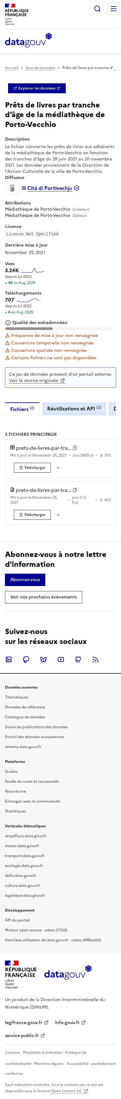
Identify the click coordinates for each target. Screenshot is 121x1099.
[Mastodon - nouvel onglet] (26, 659)
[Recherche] (97, 8)
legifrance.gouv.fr (24, 1022)
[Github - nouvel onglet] (78, 659)
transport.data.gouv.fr (25, 856)
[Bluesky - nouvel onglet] (43, 659)
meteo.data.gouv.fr (22, 846)
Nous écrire (15, 791)
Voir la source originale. (34, 380)
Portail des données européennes (34, 737)
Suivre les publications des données (36, 727)
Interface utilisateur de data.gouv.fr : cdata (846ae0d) (53, 940)
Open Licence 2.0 (66, 1091)
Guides (11, 771)
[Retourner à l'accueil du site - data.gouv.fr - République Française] (67, 974)
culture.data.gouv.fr (22, 885)
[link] (37, 88)
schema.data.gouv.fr (23, 747)
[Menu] (113, 8)
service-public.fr (22, 1035)
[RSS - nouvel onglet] (95, 659)
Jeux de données (40, 68)
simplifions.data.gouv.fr (26, 836)
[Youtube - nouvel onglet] (61, 659)
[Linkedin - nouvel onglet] (8, 659)
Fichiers (22, 409)
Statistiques (15, 811)
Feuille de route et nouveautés (32, 781)
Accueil (11, 68)
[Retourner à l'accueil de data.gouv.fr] (28, 40)
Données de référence (25, 707)
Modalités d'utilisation (42, 1052)
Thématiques (16, 697)
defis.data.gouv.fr (20, 875)
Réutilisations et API (74, 408)
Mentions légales (49, 1063)
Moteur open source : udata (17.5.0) (36, 930)
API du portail (17, 920)
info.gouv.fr (67, 1022)
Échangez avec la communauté (32, 801)
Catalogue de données (25, 717)
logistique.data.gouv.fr (25, 895)
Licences (12, 1052)
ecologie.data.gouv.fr (24, 866)
